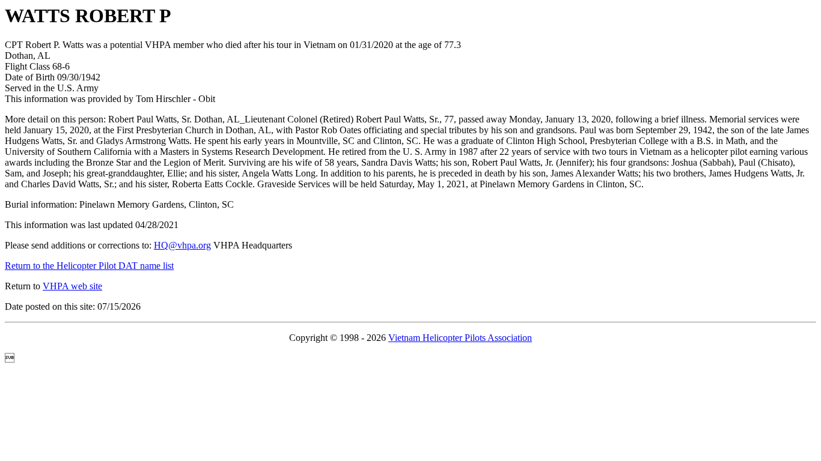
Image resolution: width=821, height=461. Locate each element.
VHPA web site (72, 286)
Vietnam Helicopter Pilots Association (460, 338)
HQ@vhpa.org (182, 245)
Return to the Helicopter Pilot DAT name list (89, 266)
